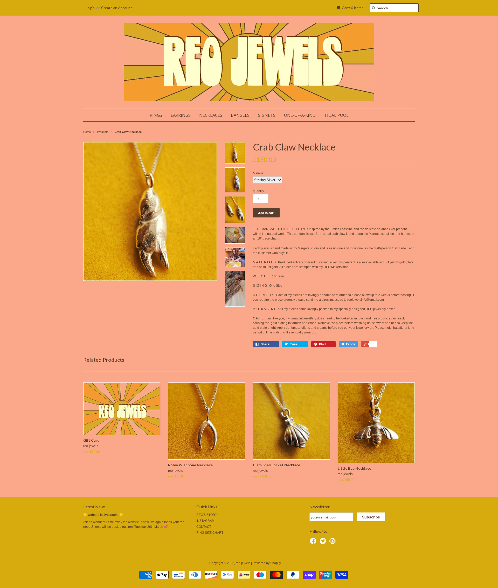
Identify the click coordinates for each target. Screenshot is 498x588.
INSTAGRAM (205, 521)
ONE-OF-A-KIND (300, 115)
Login (90, 7)
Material (258, 173)
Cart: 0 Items (352, 7)
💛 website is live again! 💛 (103, 515)
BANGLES (240, 115)
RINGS (156, 115)
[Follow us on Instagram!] (333, 542)
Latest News (94, 506)
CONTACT (203, 527)
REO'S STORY (206, 515)
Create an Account (116, 7)
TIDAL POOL (336, 115)
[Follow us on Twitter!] (324, 542)
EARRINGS (181, 115)
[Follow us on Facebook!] (314, 542)
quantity (258, 191)
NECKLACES (210, 115)
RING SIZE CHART (209, 533)
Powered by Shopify (267, 563)
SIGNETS (266, 115)
